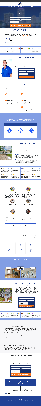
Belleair (10, 245)
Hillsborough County (10, 250)
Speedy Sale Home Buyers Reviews (22, 6)
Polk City (20, 250)
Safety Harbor (20, 252)
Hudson (10, 251)
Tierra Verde (31, 250)
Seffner (31, 244)
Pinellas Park (21, 249)
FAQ (28, 6)
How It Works (14, 6)
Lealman (20, 245)
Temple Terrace (31, 249)
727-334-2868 (16, 0)
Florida (31, 231)
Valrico (31, 251)
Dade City (10, 248)
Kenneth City (10, 252)
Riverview (20, 251)
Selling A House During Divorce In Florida (12, 386)
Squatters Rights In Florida (28, 386)
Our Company (31, 6)
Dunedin (10, 249)
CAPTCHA (20, 20)
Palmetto (20, 248)
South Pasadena (31, 245)
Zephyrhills (31, 252)
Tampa (31, 248)
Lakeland (20, 244)
